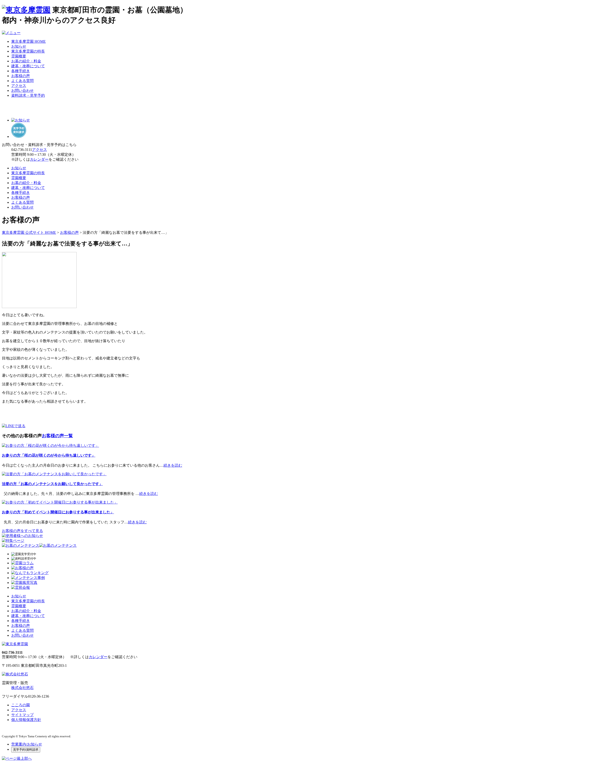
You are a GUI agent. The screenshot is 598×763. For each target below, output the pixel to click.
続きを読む (173, 465)
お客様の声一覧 (57, 435)
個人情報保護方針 (26, 720)
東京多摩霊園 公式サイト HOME (29, 232)
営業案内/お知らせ (26, 744)
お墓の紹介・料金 (26, 61)
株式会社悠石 (22, 688)
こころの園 (20, 705)
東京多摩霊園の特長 (28, 51)
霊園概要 (18, 56)
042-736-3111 (21, 150)
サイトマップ (22, 715)
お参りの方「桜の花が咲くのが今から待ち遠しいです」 (48, 455)
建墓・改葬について (28, 66)
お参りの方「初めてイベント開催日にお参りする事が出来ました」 (58, 512)
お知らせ (18, 46)
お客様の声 (20, 76)
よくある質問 (22, 81)
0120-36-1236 (38, 696)
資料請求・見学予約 (28, 95)
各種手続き (20, 71)
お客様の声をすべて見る (22, 531)
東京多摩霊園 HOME (28, 41)
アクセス (18, 86)
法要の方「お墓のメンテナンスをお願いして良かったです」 (52, 484)
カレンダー (39, 159)
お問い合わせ (22, 90)
